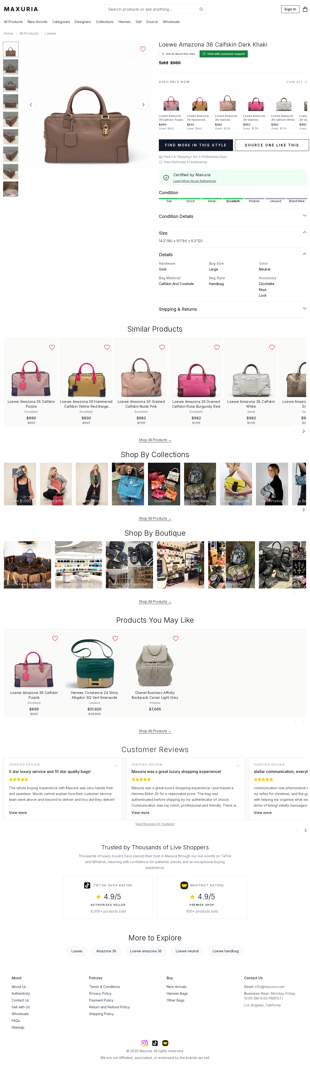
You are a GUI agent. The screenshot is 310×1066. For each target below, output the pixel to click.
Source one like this (272, 145)
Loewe (50, 33)
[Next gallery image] (143, 105)
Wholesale (171, 22)
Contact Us (20, 1000)
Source (152, 22)
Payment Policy (101, 1000)
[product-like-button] (143, 49)
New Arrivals (37, 22)
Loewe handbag (226, 951)
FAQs (16, 1020)
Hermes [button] (124, 22)
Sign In (290, 9)
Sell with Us (21, 1007)
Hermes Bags (177, 993)
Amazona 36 (106, 951)
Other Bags (176, 1000)
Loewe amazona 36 (146, 951)
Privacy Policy (100, 993)
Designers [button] (83, 22)
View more (18, 813)
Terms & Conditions (104, 987)
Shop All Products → (155, 440)
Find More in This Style (196, 145)
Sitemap (18, 1027)
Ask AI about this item (180, 54)
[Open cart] (305, 9)
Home (8, 33)
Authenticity (21, 993)
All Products (13, 22)
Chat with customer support (226, 54)
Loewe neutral (187, 951)
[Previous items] (295, 431)
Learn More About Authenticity (194, 181)
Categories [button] (61, 22)
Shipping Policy (101, 1014)
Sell (138, 22)
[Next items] (303, 431)
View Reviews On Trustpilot (155, 824)
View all (294, 82)
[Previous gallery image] (31, 105)
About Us (19, 987)
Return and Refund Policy (109, 1007)
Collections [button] (105, 22)
